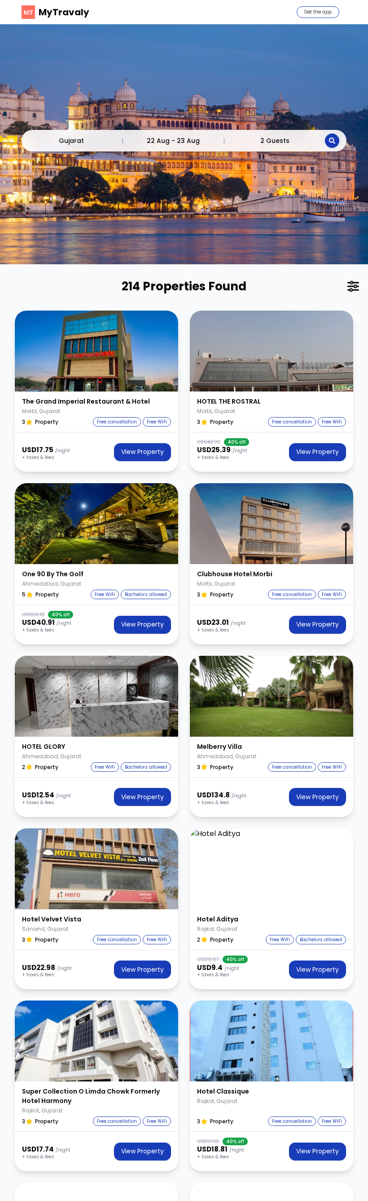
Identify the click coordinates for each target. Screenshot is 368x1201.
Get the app (318, 12)
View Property (142, 451)
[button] (96, 351)
